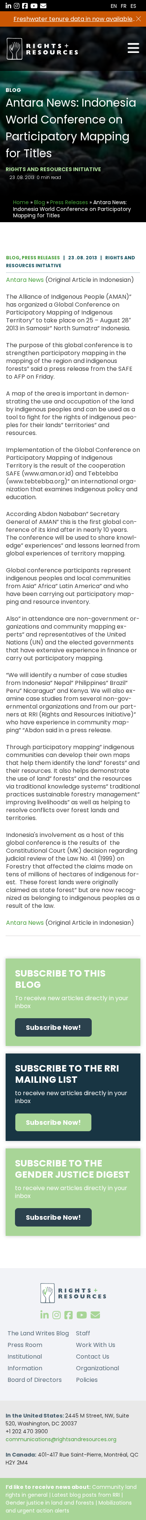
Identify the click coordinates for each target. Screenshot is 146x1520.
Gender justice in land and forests (50, 1502)
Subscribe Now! (53, 1027)
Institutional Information (24, 1362)
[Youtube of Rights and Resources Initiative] (81, 1315)
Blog (39, 202)
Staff (83, 1333)
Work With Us (95, 1345)
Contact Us (92, 1356)
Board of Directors (34, 1380)
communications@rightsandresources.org (61, 1439)
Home (21, 202)
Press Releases (69, 202)
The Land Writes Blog (38, 1333)
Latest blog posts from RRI (86, 1495)
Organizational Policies (97, 1374)
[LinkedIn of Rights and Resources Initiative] (44, 1315)
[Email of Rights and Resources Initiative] (95, 1315)
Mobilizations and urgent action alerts (69, 1506)
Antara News (25, 279)
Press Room (24, 1345)
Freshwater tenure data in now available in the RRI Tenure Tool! (73, 19)
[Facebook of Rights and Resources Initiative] (68, 1315)
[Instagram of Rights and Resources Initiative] (56, 1315)
